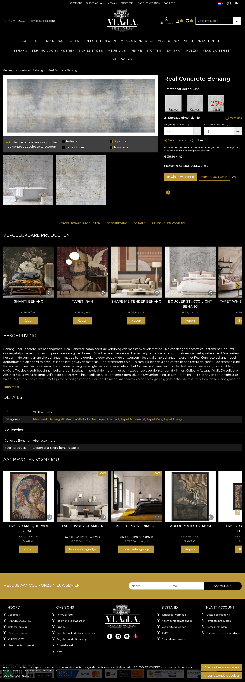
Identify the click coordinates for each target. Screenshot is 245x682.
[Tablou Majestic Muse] (190, 496)
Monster (214, 176)
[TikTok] (135, 636)
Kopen (28, 320)
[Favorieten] (189, 21)
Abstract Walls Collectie (78, 419)
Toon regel (121, 147)
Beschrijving (117, 223)
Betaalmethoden (216, 626)
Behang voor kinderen (53, 50)
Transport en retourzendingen (223, 633)
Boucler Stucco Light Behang (190, 303)
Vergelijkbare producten (79, 223)
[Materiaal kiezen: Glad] (173, 103)
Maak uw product (137, 41)
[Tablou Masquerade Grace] (28, 496)
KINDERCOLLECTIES (62, 41)
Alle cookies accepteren (221, 667)
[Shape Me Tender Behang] (136, 272)
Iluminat (174, 50)
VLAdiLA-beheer (217, 50)
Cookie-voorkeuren (17, 675)
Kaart (60, 651)
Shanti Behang (28, 301)
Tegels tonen (75, 147)
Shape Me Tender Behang (136, 301)
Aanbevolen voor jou (169, 223)
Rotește (71, 141)
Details (139, 223)
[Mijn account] (166, 21)
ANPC (165, 633)
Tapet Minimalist (132, 419)
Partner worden (149, 3)
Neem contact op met (203, 41)
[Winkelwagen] (179, 21)
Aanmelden (223, 586)
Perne (136, 50)
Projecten (127, 3)
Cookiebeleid (65, 645)
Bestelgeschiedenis (218, 614)
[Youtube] (127, 636)
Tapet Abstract (108, 419)
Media (111, 3)
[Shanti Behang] (28, 272)
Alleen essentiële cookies (221, 675)
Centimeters (177, 140)
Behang (20, 50)
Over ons (76, 3)
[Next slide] (237, 285)
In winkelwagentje (180, 176)
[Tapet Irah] (82, 272)
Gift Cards (122, 58)
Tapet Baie (154, 419)
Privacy (61, 626)
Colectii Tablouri (99, 41)
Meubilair (117, 50)
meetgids (235, 117)
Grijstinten (121, 141)
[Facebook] (109, 636)
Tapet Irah (82, 301)
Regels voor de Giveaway (71, 639)
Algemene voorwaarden (71, 620)
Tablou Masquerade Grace (28, 528)
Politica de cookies (147, 667)
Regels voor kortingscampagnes (76, 633)
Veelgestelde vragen (174, 626)
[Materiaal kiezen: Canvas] (194, 103)
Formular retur (65, 614)
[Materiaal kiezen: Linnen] (216, 103)
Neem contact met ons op (177, 620)
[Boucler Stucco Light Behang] (190, 272)
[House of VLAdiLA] (122, 20)
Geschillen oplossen (173, 639)
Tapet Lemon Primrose (136, 526)
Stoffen (154, 50)
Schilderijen (91, 50)
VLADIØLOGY (168, 41)
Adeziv (192, 50)
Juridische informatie (174, 614)
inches (198, 140)
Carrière (169, 3)
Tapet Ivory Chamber (82, 526)
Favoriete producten (218, 620)
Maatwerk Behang (31, 70)
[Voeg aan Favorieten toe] (234, 177)
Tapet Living (173, 419)
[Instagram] (118, 636)
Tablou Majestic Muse (190, 526)
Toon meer (11, 387)
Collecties (32, 41)
